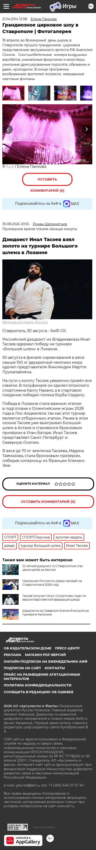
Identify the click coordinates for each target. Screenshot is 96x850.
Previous (7, 129)
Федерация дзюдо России (25, 322)
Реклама (12, 655)
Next (86, 129)
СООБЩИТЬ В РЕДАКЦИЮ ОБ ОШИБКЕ (38, 692)
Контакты (55, 668)
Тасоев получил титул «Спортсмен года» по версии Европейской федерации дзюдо (54, 597)
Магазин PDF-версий (45, 655)
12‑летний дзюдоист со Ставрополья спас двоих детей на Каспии (52, 567)
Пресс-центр (67, 648)
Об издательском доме (27, 648)
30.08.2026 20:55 (15, 224)
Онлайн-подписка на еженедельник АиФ (45, 661)
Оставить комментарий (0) (47, 181)
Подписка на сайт (22, 668)
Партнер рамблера (44, 827)
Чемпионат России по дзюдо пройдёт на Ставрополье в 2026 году (52, 582)
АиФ (10, 167)
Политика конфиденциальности (38, 685)
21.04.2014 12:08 (14, 19)
